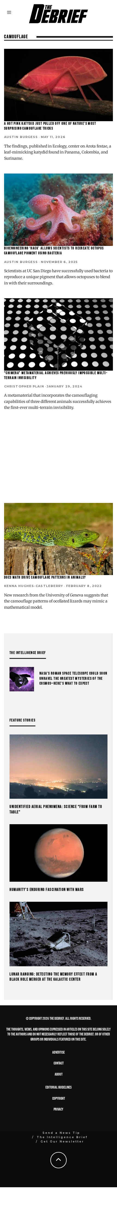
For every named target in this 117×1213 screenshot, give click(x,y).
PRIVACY (58, 1109)
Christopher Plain (24, 386)
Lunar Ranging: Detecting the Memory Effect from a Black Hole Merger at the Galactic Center (53, 977)
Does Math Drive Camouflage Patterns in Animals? (45, 577)
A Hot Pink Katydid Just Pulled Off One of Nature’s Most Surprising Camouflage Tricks (50, 126)
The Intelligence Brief (62, 1137)
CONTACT (59, 1063)
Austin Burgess (21, 137)
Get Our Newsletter (62, 1141)
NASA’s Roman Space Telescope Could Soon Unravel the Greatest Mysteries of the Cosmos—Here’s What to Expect (73, 678)
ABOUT (59, 1074)
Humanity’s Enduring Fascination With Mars (47, 889)
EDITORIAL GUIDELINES (58, 1087)
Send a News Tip (61, 1133)
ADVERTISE (58, 1052)
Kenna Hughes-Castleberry (33, 586)
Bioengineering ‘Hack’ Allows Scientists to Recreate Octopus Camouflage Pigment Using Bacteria (54, 250)
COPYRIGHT (58, 1098)
